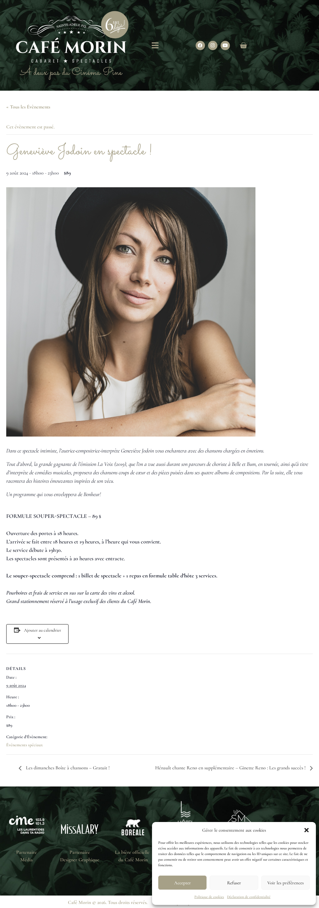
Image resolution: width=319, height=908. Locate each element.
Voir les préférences (285, 883)
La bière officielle (133, 852)
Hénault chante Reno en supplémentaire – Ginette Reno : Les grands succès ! (231, 768)
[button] (306, 830)
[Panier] (243, 45)
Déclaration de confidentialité (248, 897)
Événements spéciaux (24, 745)
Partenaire (26, 852)
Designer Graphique (79, 860)
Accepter (182, 883)
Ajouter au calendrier (42, 630)
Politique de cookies (209, 897)
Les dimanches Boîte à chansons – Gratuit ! (67, 768)
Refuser (234, 883)
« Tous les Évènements (28, 107)
